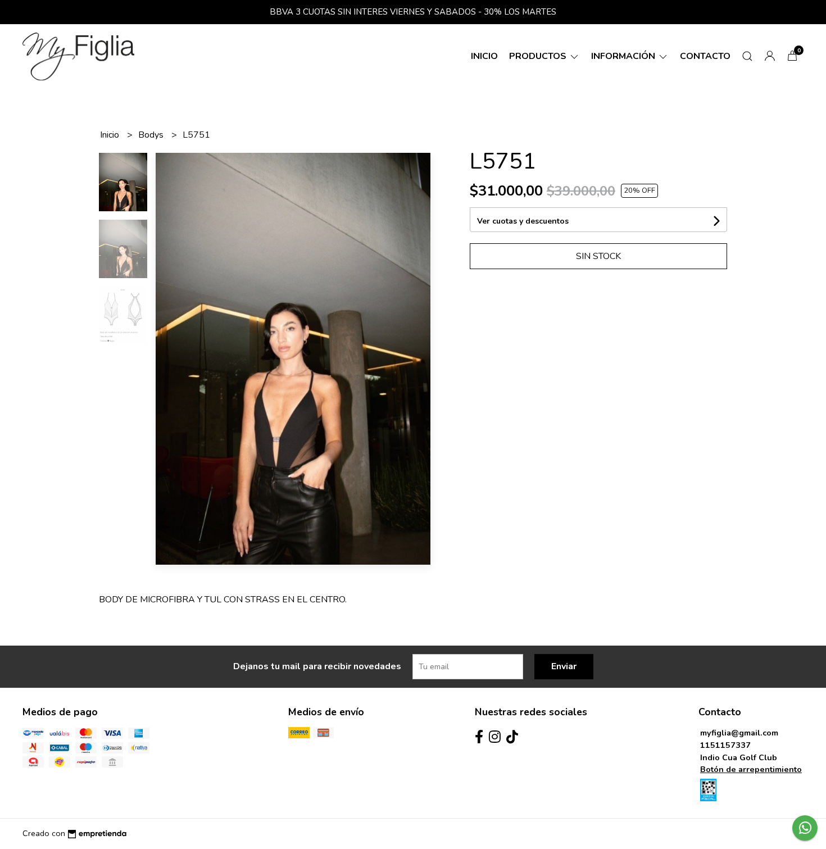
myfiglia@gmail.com (739, 732)
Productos (539, 56)
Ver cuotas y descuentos (523, 221)
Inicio (484, 56)
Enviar (564, 666)
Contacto (705, 56)
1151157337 (725, 745)
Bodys (152, 135)
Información (624, 56)
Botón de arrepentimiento (751, 769)
